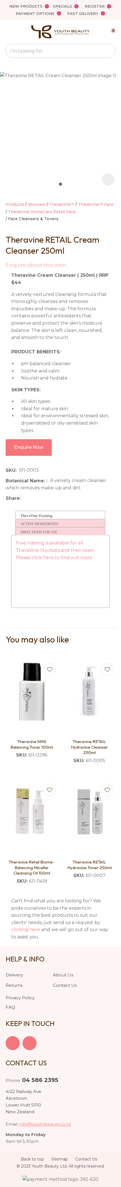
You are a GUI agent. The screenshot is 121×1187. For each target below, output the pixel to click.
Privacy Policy (20, 997)
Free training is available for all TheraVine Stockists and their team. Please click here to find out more (56, 550)
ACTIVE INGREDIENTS (39, 524)
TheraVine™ (61, 204)
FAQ (10, 1007)
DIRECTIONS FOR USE (39, 532)
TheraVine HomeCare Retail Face (42, 211)
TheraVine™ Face (96, 204)
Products (15, 204)
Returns (14, 985)
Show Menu (9, 32)
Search (108, 51)
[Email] (41, 498)
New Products (25, 6)
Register (95, 6)
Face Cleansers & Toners (33, 218)
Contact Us (65, 985)
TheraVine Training (37, 516)
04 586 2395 (40, 1080)
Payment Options (35, 13)
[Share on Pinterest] (49, 498)
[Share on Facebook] (24, 498)
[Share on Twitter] (32, 498)
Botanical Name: (26, 480)
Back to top (32, 1159)
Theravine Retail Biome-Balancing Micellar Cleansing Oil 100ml (32, 867)
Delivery (14, 975)
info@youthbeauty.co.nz (45, 1124)
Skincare (37, 204)
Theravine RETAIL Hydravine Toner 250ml (89, 864)
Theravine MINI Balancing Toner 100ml (31, 744)
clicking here (25, 929)
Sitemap (59, 1159)
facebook (13, 1043)
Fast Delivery (82, 13)
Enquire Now (28, 447)
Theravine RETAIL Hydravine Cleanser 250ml (89, 747)
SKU (10, 470)
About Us (63, 975)
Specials (62, 6)
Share (13, 498)
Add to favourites (49, 669)
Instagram (30, 1043)
